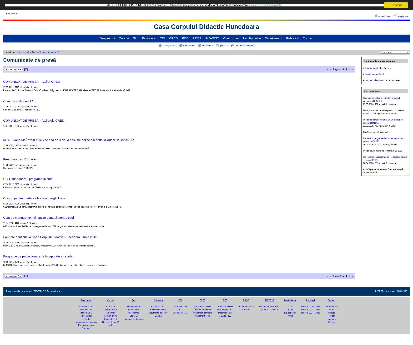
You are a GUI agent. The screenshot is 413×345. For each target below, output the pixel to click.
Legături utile (252, 38)
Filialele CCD (86, 313)
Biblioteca (149, 38)
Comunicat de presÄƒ (18, 101)
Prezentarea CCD (86, 306)
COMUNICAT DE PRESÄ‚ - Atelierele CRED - (34, 120)
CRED (173, 38)
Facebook (331, 319)
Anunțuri (246, 309)
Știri (34, 52)
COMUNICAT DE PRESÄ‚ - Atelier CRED (31, 81)
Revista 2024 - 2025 (310, 313)
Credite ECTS (110, 319)
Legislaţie (86, 319)
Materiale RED (225, 313)
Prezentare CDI (180, 306)
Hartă (331, 309)
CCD (290, 306)
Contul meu (231, 38)
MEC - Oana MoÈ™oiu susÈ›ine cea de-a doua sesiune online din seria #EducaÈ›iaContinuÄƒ (68, 140)
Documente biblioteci (158, 313)
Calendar (110, 313)
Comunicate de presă (245, 45)
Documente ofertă (110, 322)
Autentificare (384, 16)
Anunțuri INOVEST (269, 309)
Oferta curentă (371, 68)
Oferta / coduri (110, 309)
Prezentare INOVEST (269, 306)
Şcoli (290, 309)
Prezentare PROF (246, 306)
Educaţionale (290, 313)
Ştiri (135, 38)
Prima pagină (23, 52)
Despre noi (107, 38)
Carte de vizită (331, 306)
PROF (197, 38)
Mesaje (331, 313)
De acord (396, 5)
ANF (110, 325)
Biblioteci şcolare (158, 309)
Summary (86, 328)
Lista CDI (180, 309)
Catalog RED (225, 316)
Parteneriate (86, 316)
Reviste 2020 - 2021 (310, 306)
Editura (158, 316)
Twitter (331, 316)
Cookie (331, 322)
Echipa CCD (86, 309)
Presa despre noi (86, 325)
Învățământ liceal (202, 316)
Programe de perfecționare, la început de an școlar (38, 256)
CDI (162, 38)
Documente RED (225, 309)
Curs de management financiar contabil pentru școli (38, 217)
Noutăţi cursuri (169, 45)
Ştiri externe (188, 45)
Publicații (292, 38)
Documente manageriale (86, 322)
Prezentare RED (225, 306)
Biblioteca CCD (158, 306)
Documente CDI (180, 313)
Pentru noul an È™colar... (21, 159)
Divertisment (273, 38)
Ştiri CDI (224, 45)
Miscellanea (207, 45)
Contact (308, 38)
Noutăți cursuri (371, 74)
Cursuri (124, 38)
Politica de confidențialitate (265, 5)
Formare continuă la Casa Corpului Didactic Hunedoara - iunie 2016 (50, 237)
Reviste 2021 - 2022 (310, 309)
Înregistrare (403, 16)
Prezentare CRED (202, 306)
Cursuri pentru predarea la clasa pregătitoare (34, 198)
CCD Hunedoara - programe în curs (28, 179)
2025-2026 (110, 306)
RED (185, 38)
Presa (290, 316)
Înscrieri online (371, 80)
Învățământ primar (202, 309)
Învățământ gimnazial (202, 313)
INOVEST (212, 38)
